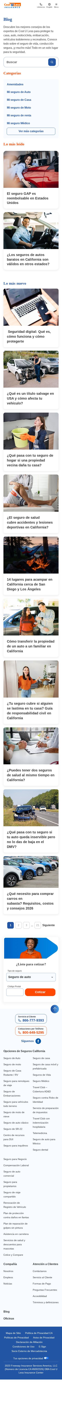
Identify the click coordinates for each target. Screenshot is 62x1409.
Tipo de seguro (15, 971)
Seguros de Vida (42, 1075)
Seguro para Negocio (15, 1163)
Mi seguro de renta (19, 115)
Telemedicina (40, 1137)
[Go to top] (55, 1009)
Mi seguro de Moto (19, 108)
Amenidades (15, 84)
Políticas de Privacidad (29, 1362)
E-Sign (42, 1376)
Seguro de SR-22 (12, 1133)
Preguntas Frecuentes (45, 1310)
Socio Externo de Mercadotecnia (29, 1380)
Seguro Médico (41, 1081)
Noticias (8, 1300)
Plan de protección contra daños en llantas (14, 1226)
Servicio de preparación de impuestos (41, 1112)
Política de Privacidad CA (39, 1358)
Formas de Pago (42, 1304)
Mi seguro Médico (18, 123)
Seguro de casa (41, 1058)
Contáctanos (40, 1292)
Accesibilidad (40, 1317)
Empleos (8, 1294)
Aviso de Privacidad (29, 1367)
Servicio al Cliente (43, 1298)
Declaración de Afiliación (29, 1371)
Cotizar (40, 992)
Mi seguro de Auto (19, 92)
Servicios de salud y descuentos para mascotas (14, 1261)
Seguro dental (41, 1154)
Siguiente (48, 925)
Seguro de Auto (12, 1058)
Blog (6, 1337)
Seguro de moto (12, 1064)
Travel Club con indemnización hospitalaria (42, 1127)
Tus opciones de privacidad (28, 1387)
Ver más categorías (31, 131)
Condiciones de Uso (23, 1376)
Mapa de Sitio (13, 1358)
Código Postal (14, 986)
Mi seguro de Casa (19, 100)
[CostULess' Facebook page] (38, 1041)
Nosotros (8, 1288)
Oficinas (9, 1344)
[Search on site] (52, 62)
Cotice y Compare (13, 1271)
